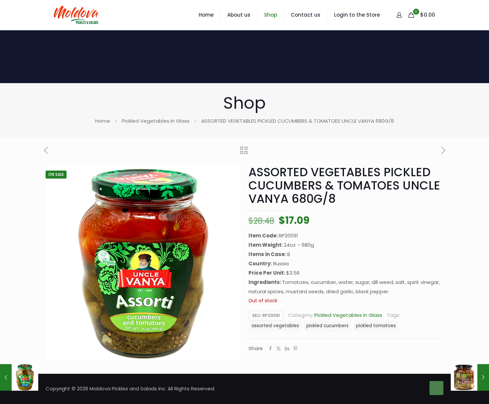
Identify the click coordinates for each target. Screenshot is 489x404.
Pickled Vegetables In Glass (156, 120)
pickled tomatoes (376, 326)
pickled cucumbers (327, 326)
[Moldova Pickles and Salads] (77, 15)
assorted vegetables (275, 326)
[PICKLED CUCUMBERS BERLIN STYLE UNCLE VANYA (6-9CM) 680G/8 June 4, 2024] (19, 377)
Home (102, 120)
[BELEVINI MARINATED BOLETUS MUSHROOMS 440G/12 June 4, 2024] (470, 377)
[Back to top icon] (436, 388)
